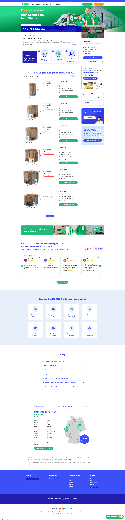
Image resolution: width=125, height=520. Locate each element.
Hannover (36, 444)
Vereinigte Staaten (66, 498)
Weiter (49, 216)
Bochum (36, 424)
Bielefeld (36, 422)
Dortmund (36, 429)
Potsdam (49, 439)
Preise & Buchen (99, 4)
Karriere (92, 484)
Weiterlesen (75, 44)
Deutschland (58, 498)
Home (24, 35)
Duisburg (36, 433)
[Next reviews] (100, 266)
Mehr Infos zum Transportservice (90, 96)
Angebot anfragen (92, 61)
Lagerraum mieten (28, 35)
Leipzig (48, 424)
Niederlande (50, 498)
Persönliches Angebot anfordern (43, 448)
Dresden (36, 431)
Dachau (35, 428)
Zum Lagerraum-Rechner (92, 140)
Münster (49, 435)
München (49, 433)
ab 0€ (70, 1)
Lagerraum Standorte (37, 4)
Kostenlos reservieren (68, 96)
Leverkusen (49, 426)
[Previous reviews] (22, 266)
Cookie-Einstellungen (79, 511)
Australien (75, 498)
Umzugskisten (58, 4)
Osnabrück (49, 437)
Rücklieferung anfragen (54, 478)
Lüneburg (49, 428)
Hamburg (36, 442)
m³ (76, 76)
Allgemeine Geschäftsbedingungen (59, 511)
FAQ (91, 480)
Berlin (35, 420)
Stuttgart (49, 441)
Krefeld (48, 420)
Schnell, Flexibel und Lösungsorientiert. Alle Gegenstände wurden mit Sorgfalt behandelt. (51, 266)
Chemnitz (36, 426)
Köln (48, 422)
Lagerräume (45, 4)
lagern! (100, 1)
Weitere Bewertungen (28, 255)
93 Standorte (91, 1)
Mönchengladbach (51, 431)
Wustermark (49, 442)
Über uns (51, 4)
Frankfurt (36, 439)
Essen (35, 437)
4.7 (91, 43)
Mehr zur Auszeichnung (90, 78)
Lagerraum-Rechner (94, 482)
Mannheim (49, 429)
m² (73, 76)
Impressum (71, 511)
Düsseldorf (36, 435)
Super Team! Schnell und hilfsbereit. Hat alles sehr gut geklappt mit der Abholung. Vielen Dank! (31, 266)
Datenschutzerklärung (46, 511)
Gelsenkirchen (37, 441)
